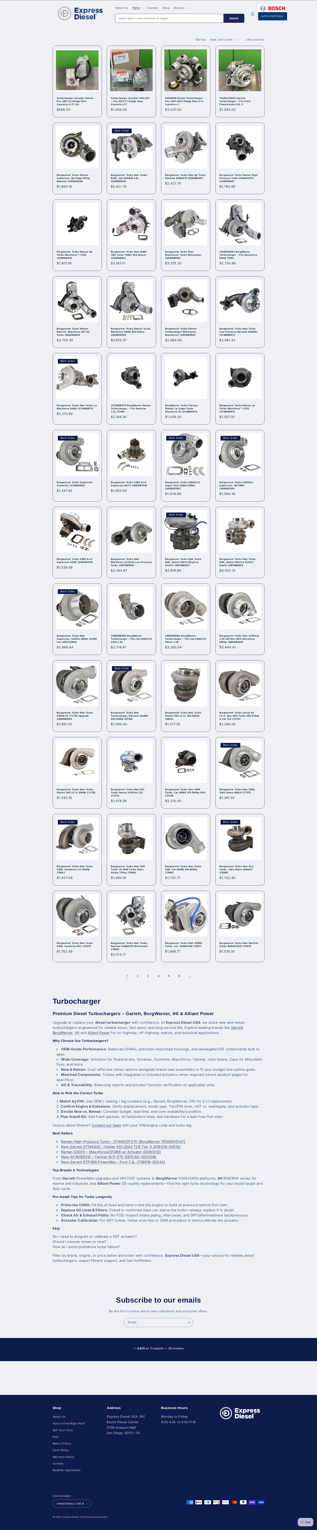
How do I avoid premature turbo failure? (86, 1247)
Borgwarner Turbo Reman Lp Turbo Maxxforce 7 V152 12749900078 (237, 408)
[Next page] (189, 976)
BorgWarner (63, 1033)
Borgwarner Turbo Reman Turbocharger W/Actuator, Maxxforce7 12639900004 (181, 331)
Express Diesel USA (73, 1517)
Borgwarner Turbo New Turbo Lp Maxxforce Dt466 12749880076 (77, 407)
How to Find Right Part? (69, 1423)
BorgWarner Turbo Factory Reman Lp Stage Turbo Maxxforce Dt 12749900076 (181, 408)
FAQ (55, 1437)
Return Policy (62, 1443)
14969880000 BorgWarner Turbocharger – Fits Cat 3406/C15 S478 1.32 (131, 639)
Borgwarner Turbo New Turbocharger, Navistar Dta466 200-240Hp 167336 (129, 715)
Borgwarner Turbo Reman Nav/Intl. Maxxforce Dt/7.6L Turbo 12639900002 (73, 331)
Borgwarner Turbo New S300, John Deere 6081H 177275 (237, 791)
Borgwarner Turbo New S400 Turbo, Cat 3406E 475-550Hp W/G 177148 (185, 792)
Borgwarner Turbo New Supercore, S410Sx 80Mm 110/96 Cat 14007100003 (77, 639)
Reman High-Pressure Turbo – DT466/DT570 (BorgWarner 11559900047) (123, 1142)
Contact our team (106, 1125)
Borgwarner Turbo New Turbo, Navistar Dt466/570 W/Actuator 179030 (129, 946)
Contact (58, 1463)
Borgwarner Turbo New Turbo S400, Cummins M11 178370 (75, 945)
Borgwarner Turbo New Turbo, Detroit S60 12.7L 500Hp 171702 (76, 791)
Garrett (237, 1028)
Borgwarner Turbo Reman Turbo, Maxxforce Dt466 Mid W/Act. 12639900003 (131, 331)
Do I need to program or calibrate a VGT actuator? (95, 1236)
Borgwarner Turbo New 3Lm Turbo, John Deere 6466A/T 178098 (236, 869)
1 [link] (127, 976)
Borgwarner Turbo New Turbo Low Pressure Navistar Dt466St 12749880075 (238, 331)
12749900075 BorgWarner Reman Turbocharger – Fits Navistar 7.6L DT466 (131, 408)
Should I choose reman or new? (79, 1242)
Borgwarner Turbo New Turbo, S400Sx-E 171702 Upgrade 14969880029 (75, 715)
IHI (77, 1033)
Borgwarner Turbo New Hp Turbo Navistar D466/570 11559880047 (185, 177)
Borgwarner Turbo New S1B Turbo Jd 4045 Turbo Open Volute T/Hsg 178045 (128, 869)
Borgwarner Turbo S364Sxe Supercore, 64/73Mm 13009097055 (236, 485)
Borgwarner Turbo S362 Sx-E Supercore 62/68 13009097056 (75, 561)
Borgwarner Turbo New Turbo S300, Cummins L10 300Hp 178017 (75, 869)
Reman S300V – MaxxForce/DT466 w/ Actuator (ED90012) (111, 1152)
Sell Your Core (63, 1430)
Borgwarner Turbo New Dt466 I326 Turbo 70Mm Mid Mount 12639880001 (129, 255)
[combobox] (169, 18)
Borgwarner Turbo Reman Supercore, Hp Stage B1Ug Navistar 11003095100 (73, 178)
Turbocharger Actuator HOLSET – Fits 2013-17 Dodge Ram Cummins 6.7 (130, 101)
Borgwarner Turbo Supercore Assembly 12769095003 (75, 484)
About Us (59, 1416)
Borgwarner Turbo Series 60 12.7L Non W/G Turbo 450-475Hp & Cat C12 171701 (239, 715)
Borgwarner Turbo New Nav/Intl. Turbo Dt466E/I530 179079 (239, 945)
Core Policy (61, 1450)
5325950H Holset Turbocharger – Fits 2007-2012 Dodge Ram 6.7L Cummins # (185, 101)
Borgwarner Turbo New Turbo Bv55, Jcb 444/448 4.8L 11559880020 (129, 178)
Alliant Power (99, 1033)
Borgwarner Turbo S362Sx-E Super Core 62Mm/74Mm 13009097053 (182, 485)
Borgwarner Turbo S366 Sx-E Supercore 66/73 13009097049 (129, 484)
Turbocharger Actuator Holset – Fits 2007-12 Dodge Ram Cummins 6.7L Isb (76, 101)
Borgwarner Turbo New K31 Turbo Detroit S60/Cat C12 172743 (127, 792)
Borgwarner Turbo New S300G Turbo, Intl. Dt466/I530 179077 (183, 945)
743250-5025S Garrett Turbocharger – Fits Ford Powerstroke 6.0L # (234, 101)
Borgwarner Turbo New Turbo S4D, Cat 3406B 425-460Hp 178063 (183, 869)
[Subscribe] (189, 1322)
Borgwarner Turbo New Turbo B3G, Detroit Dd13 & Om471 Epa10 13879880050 (237, 562)
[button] (137, 8)
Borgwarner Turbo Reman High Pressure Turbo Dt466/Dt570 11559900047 (238, 178)
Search (233, 18)
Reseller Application (67, 1470)
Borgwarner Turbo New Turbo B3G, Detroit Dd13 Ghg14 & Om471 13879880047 (183, 562)
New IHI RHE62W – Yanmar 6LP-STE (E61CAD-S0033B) (108, 1157)
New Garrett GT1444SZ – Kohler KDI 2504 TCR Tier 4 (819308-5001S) (121, 1147)
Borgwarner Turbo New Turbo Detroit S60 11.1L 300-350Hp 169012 (183, 715)
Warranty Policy (63, 1457)
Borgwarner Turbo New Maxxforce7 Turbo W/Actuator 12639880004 (183, 255)
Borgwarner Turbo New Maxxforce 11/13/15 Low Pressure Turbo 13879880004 (131, 562)
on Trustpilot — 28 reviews (158, 1348)
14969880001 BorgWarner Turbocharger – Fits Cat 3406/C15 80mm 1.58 (185, 639)
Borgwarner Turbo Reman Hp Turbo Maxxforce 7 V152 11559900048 (74, 255)
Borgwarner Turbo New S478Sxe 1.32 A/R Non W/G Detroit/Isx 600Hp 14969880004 (239, 639)
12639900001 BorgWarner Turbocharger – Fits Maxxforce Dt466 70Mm (238, 255)
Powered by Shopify (96, 1517)
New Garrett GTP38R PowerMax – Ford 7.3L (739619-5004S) (113, 1162)
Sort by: (201, 39)
